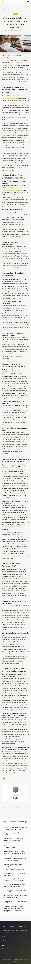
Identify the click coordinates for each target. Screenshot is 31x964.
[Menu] (27, 1)
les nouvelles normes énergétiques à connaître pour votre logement (14, 885)
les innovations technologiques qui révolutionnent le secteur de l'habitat (14, 880)
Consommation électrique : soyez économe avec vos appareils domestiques (13, 840)
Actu (8, 9)
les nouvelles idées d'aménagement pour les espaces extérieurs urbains (15, 828)
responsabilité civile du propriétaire (15, 751)
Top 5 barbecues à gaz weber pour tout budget (15, 834)
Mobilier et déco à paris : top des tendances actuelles (13, 846)
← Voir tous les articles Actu (10, 808)
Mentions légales (6, 949)
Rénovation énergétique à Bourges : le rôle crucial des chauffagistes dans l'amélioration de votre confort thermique (15, 909)
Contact (4, 952)
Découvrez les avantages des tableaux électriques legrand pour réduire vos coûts (14, 853)
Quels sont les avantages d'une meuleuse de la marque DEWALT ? (15, 896)
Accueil (4, 9)
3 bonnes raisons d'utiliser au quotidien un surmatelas (15, 891)
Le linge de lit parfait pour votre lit (14, 869)
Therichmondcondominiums (13, 926)
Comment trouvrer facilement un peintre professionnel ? (13, 865)
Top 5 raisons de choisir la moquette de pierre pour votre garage (15, 859)
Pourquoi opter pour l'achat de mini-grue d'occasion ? (14, 874)
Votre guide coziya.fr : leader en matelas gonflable (15, 902)
